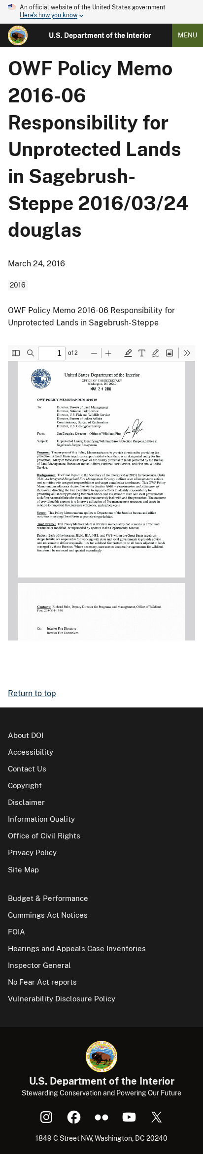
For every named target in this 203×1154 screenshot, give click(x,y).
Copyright (25, 785)
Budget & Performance (48, 898)
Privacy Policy (32, 852)
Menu (187, 35)
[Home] (18, 35)
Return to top (32, 693)
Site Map (23, 870)
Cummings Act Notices (48, 915)
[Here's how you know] (101, 12)
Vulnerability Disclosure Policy (61, 998)
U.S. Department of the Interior (100, 35)
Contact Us (27, 769)
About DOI (25, 735)
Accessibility (30, 752)
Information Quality (41, 819)
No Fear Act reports (42, 982)
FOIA (16, 932)
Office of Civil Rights (44, 836)
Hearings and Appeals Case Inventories (77, 948)
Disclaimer (26, 802)
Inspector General (39, 965)
